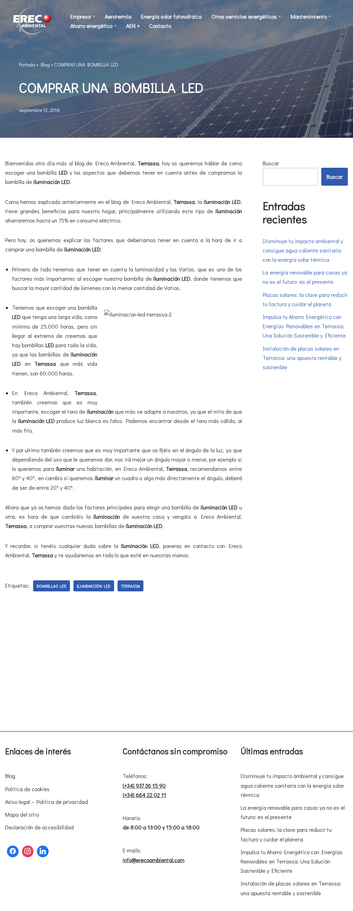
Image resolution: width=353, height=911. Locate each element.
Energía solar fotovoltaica (171, 16)
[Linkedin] (42, 851)
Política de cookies (27, 789)
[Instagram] (28, 851)
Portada (27, 64)
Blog (45, 64)
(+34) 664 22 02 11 (144, 794)
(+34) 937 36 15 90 (144, 785)
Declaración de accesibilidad (39, 827)
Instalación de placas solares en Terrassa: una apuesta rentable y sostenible (302, 358)
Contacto (160, 25)
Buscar (271, 163)
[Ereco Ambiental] (33, 21)
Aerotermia (118, 16)
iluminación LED (94, 586)
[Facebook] (12, 851)
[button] (94, 16)
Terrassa (130, 586)
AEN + (133, 25)
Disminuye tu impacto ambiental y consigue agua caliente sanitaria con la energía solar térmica (303, 250)
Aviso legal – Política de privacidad (46, 801)
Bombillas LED (52, 586)
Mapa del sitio (22, 814)
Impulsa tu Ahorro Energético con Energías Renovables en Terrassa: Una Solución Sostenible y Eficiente (304, 326)
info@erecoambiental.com (153, 859)
